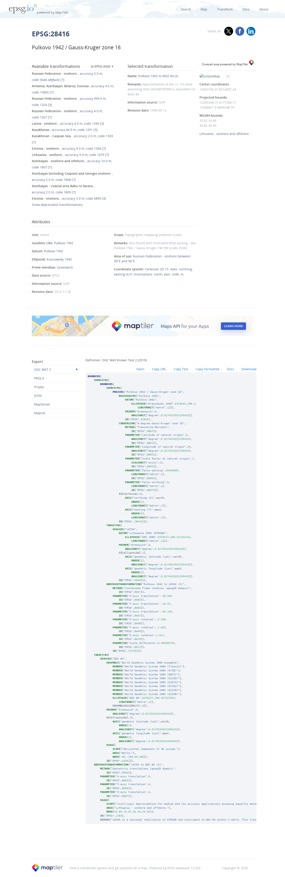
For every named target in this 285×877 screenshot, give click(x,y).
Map (204, 9)
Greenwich (65, 267)
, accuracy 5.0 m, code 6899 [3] (69, 198)
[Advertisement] (142, 847)
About (263, 9)
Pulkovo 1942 (63, 243)
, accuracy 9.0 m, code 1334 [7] (69, 148)
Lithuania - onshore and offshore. (225, 134)
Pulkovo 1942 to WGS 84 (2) (158, 76)
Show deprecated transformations (57, 205)
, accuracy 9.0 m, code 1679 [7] (70, 155)
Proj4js (39, 387)
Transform (225, 9)
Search (186, 9)
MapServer (42, 404)
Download (249, 369)
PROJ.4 (39, 378)
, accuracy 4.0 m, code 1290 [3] (68, 123)
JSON (38, 395)
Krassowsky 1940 (59, 259)
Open (140, 369)
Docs (246, 9)
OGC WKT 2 (42, 369)
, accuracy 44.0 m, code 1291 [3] (65, 130)
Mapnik (39, 413)
